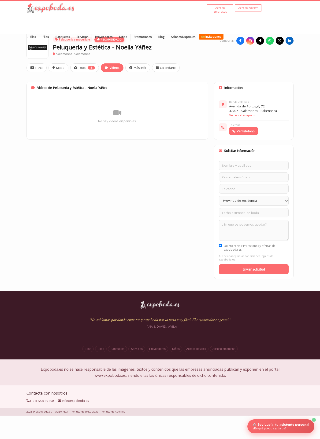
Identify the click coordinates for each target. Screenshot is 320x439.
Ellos (46, 37)
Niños (123, 37)
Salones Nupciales (183, 37)
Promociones (143, 37)
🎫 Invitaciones (211, 37)
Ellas (33, 37)
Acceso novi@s (196, 349)
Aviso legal (61, 411)
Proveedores (103, 37)
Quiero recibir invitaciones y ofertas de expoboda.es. (249, 248)
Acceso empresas (223, 349)
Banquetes (63, 37)
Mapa (60, 68)
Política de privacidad (84, 411)
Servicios (82, 37)
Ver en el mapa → (242, 115)
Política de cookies (113, 411)
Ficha (39, 68)
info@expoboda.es (75, 401)
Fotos (85, 68)
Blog (161, 37)
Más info (140, 68)
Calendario (168, 68)
